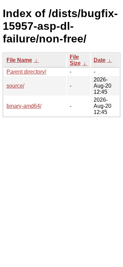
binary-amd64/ (23, 106)
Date (100, 60)
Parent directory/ (26, 72)
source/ (15, 86)
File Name (19, 60)
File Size (75, 60)
